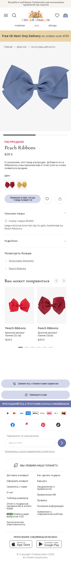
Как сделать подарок (48, 475)
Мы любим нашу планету (39, 465)
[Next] (63, 280)
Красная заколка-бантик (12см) (48, 334)
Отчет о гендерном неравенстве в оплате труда (19, 506)
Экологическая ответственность (16, 523)
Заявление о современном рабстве (50, 513)
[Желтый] (22, 184)
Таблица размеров (17, 498)
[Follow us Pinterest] (43, 426)
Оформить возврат (17, 481)
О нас (10, 492)
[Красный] (10, 184)
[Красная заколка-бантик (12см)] (52, 305)
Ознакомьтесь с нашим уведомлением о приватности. (30, 451)
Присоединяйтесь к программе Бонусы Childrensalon (35, 403)
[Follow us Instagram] (28, 426)
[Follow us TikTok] (58, 426)
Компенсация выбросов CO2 (18, 515)
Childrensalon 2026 (42, 554)
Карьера (42, 481)
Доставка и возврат (18, 475)
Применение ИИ (46, 494)
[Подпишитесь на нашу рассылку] (62, 443)
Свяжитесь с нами (17, 486)
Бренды (53, 25)
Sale (36, 25)
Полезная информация (50, 506)
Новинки (20, 25)
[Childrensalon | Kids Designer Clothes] (35, 14)
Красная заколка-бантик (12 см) (15, 334)
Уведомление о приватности (46, 488)
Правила (42, 500)
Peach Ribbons (20, 147)
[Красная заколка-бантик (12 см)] (19, 305)
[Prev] (56, 280)
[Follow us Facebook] (13, 426)
